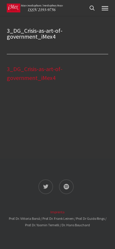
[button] (105, 8)
